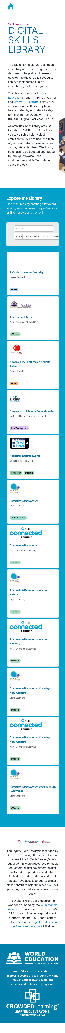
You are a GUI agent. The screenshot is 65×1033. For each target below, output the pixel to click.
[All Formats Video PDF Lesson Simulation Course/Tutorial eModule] (25, 236)
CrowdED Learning (26, 101)
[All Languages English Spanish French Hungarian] (34, 236)
